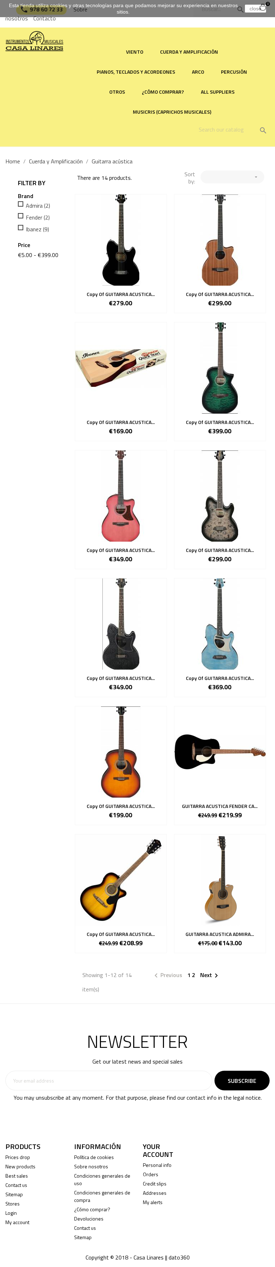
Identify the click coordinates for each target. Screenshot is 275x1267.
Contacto (44, 18)
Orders (150, 1174)
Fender (38, 217)
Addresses (155, 1193)
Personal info (157, 1165)
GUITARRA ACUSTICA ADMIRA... (219, 934)
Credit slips (155, 1183)
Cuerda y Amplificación (189, 51)
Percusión (234, 71)
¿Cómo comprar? (163, 91)
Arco (198, 71)
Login (11, 1213)
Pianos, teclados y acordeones (136, 71)
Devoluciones (88, 1218)
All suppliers (218, 91)
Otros (117, 91)
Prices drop (17, 1157)
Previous (167, 975)
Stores (12, 1203)
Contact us (16, 1185)
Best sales (16, 1175)
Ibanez (37, 229)
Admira (38, 205)
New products (20, 1166)
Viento (134, 51)
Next (210, 975)
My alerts (153, 1202)
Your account (158, 1150)
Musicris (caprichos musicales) (172, 111)
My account (17, 1222)
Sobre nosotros (91, 1166)
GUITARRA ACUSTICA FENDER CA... (219, 806)
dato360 (179, 1257)
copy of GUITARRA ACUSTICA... (121, 294)
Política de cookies (94, 1157)
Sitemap (14, 1194)
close (255, 8)
